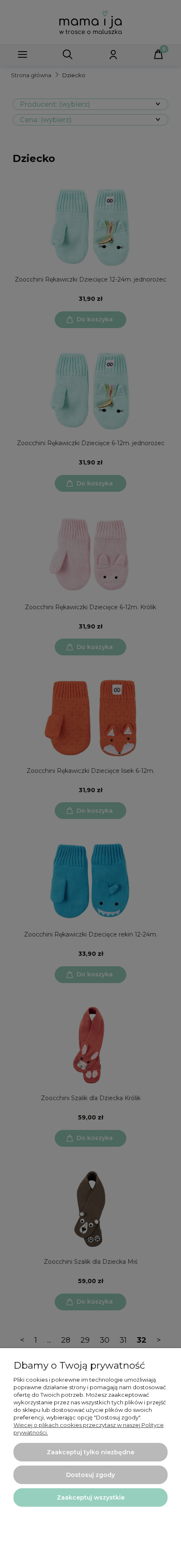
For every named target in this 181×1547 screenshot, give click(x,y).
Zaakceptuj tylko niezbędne (90, 1452)
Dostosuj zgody (90, 1475)
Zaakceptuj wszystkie (91, 1497)
